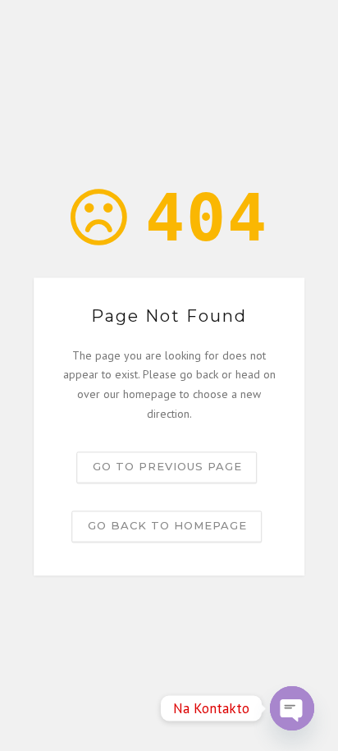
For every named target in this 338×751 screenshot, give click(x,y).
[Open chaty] (292, 708)
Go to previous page (167, 466)
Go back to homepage (167, 525)
